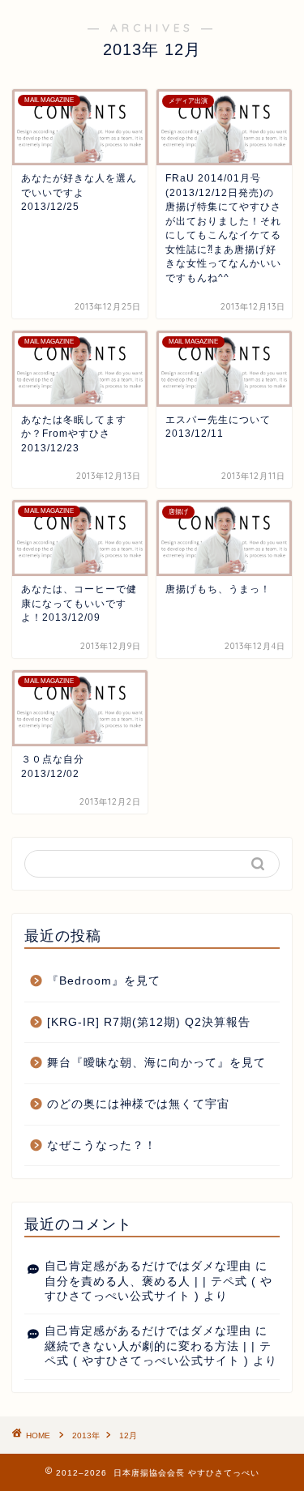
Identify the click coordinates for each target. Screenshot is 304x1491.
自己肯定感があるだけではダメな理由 (148, 1266)
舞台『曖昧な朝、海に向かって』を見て (156, 1063)
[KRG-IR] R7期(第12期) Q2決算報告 (148, 1022)
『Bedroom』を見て (104, 981)
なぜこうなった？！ (101, 1145)
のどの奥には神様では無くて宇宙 (138, 1104)
